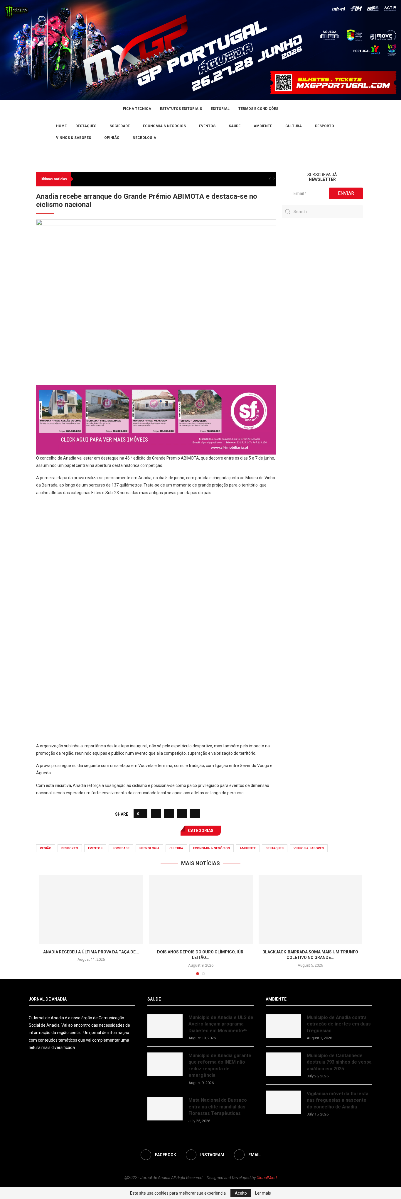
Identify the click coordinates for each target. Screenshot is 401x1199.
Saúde (234, 126)
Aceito (241, 1193)
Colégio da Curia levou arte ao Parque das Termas (121, 179)
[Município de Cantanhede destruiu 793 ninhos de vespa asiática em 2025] (283, 1064)
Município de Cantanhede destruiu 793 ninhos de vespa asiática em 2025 (339, 1062)
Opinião (111, 138)
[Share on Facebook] (156, 813)
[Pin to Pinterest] (182, 813)
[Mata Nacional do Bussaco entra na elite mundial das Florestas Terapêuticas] (165, 1108)
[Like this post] (142, 813)
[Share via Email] (195, 813)
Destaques (85, 126)
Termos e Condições (258, 109)
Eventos (207, 126)
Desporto (324, 126)
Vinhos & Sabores (73, 138)
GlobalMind (267, 1177)
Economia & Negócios (164, 126)
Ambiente (263, 126)
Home (61, 126)
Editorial (220, 109)
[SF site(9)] (156, 389)
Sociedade (119, 126)
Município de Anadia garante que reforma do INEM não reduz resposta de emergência (219, 1065)
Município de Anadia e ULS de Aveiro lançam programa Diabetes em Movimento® (220, 1024)
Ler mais (263, 1193)
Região (45, 848)
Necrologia (144, 138)
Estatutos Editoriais (181, 109)
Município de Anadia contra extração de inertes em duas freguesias (339, 1024)
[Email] (45, 131)
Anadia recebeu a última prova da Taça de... (91, 952)
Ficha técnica (137, 109)
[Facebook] (31, 131)
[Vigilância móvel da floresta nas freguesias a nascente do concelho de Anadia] (283, 1102)
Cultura (293, 126)
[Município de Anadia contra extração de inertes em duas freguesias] (283, 1026)
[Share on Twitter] (169, 813)
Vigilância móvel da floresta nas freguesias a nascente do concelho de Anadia (337, 1100)
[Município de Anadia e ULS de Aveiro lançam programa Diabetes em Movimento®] (165, 1026)
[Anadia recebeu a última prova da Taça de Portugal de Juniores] (91, 909)
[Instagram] (38, 131)
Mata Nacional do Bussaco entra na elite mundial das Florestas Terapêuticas (217, 1106)
